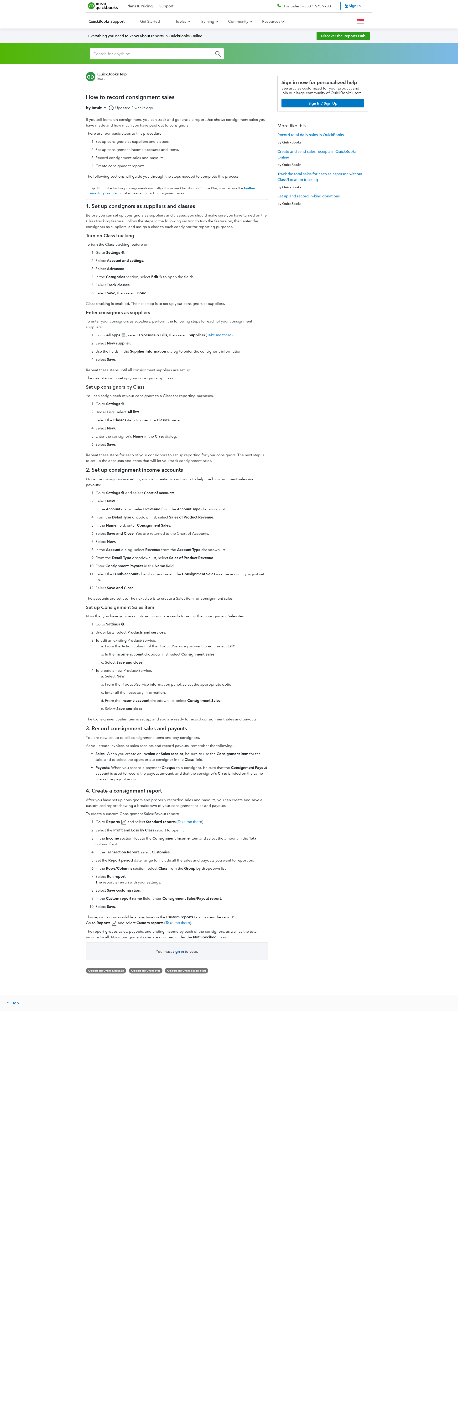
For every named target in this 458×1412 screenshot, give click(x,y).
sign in (178, 951)
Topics (180, 21)
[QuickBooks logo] (103, 6)
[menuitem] (109, 21)
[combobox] (157, 53)
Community (238, 21)
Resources (271, 21)
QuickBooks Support (106, 21)
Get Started (150, 21)
